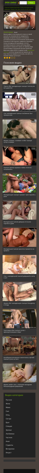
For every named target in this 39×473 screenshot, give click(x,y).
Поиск (31, 2)
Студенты (9, 445)
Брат (7, 422)
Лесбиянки (10, 434)
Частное (9, 437)
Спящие (9, 426)
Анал (15, 32)
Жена (8, 404)
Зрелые (9, 430)
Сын (7, 411)
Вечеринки (10, 449)
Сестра (8, 419)
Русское (9, 400)
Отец (8, 415)
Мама (8, 407)
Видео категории (14, 395)
